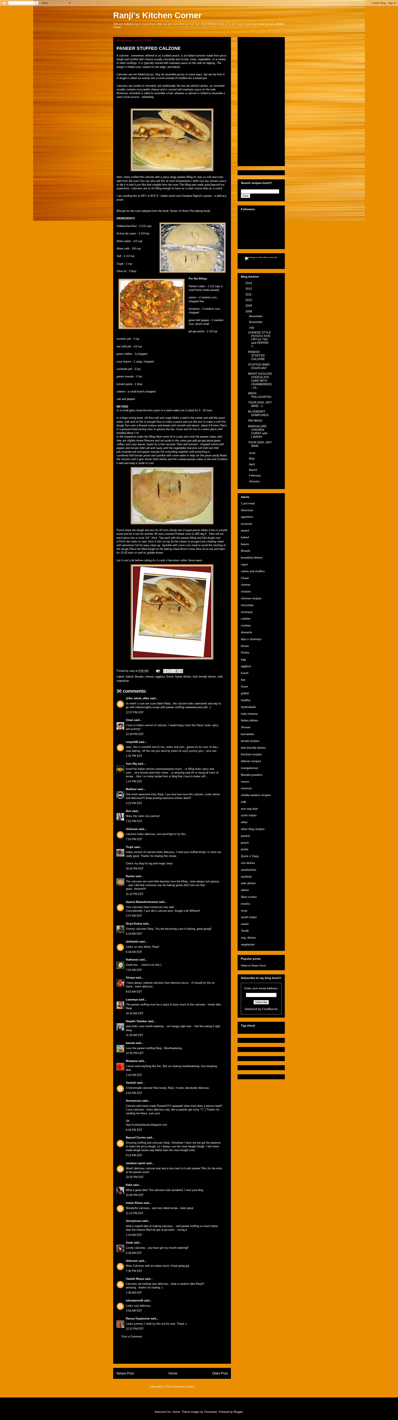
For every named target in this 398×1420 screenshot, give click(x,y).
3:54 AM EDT (134, 1310)
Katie (129, 1184)
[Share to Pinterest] (181, 671)
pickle (244, 849)
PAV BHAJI (255, 420)
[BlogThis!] (169, 671)
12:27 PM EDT (135, 712)
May (252, 458)
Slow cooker (249, 896)
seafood (246, 876)
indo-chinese (249, 713)
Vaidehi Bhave (135, 1278)
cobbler (246, 618)
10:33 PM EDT (135, 868)
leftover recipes (251, 761)
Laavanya (132, 999)
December (256, 316)
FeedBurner (270, 1009)
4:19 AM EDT (134, 933)
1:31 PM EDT (134, 755)
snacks (245, 903)
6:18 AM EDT (134, 951)
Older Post (220, 1373)
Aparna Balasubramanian (142, 901)
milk (220, 676)
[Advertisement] (172, 1354)
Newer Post (125, 1373)
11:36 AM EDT (134, 1035)
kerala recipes (250, 740)
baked (129, 676)
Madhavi (131, 789)
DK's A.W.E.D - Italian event (158, 195)
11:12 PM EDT (134, 894)
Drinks (245, 652)
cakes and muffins (253, 571)
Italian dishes (183, 676)
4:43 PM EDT (134, 1093)
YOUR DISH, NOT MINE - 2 (260, 404)
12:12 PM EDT (135, 1328)
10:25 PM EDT (135, 1177)
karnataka (247, 734)
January (254, 481)
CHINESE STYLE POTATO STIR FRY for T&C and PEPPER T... (259, 339)
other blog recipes (253, 829)
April (252, 464)
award (245, 530)
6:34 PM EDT (134, 1129)
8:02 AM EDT (134, 991)
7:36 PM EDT (134, 1270)
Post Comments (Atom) (180, 1386)
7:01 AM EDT (134, 969)
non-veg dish (249, 808)
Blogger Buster (258, 965)
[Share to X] (173, 671)
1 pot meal (248, 503)
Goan (244, 686)
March (253, 469)
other (244, 822)
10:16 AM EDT (134, 1013)
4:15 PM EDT (134, 803)
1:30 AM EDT (134, 1292)
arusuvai (246, 523)
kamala (130, 1043)
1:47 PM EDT (134, 781)
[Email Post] (158, 670)
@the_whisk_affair (137, 698)
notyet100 (132, 742)
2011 (248, 294)
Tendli (245, 930)
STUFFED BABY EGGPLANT (259, 366)
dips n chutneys (251, 639)
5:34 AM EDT (134, 1252)
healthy (245, 700)
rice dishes (248, 863)
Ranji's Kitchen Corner (157, 15)
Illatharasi (132, 959)
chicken (246, 591)
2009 (249, 305)
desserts (246, 632)
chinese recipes (251, 598)
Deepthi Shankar (136, 1021)
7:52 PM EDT (134, 821)
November (256, 322)
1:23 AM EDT (134, 1235)
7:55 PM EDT (134, 839)
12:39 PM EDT (135, 734)
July (252, 327)
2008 (249, 311)
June (252, 453)
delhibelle (132, 941)
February (255, 475)
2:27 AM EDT (134, 915)
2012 (249, 288)
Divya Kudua (134, 923)
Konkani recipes (251, 754)
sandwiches (248, 869)
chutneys (247, 612)
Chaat (245, 578)
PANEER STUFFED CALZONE (256, 355)
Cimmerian (210, 1411)
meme (245, 781)
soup (244, 910)
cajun (244, 564)
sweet (245, 924)
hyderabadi (248, 707)
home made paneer (206, 289)
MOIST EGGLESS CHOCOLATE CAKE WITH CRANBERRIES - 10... (260, 380)
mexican (246, 788)
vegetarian (122, 680)
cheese (149, 676)
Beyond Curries (136, 1137)
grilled (245, 693)
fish (243, 679)
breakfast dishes (251, 557)
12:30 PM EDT (135, 1053)
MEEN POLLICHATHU (259, 395)
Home (173, 1373)
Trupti (129, 847)
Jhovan (245, 727)
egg (243, 659)
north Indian (249, 815)
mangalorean (249, 768)
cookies (246, 625)
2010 (249, 300)
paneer (245, 835)
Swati (129, 1242)
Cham (129, 720)
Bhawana (131, 1061)
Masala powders (251, 774)
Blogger (238, 1411)
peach (245, 842)
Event (170, 676)
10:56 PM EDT (135, 1195)
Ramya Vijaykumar (138, 1318)
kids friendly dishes (204, 676)
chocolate (247, 605)
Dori (128, 811)
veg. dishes (248, 937)
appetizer (247, 516)
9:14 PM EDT (134, 1155)
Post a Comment (132, 1336)
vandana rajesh (135, 1163)
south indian (249, 917)
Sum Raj (131, 763)
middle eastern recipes (256, 795)
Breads (139, 676)
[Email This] (165, 671)
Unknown (132, 829)
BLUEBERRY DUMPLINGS (258, 413)
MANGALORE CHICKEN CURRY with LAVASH (257, 431)
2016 (249, 283)
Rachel (130, 876)
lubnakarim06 (134, 1300)
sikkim (245, 890)
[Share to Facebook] (177, 671)
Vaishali (131, 1082)
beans (245, 544)
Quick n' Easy (250, 856)
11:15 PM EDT (134, 1213)
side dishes (248, 883)
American (247, 510)
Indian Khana (134, 1202)
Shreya (130, 977)
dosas (245, 646)
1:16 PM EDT (134, 1075)
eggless (160, 676)
